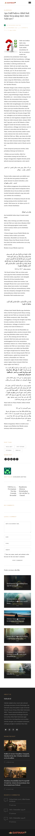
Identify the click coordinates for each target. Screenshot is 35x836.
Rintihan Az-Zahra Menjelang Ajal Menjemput (17, 585)
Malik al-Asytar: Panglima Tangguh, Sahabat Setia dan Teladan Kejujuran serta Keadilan (17, 756)
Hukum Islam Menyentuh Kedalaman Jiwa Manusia (16, 620)
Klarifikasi (8, 10)
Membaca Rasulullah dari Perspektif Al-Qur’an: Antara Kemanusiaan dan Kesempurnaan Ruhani (17, 783)
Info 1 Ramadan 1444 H (17, 810)
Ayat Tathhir (20, 446)
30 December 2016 (11, 27)
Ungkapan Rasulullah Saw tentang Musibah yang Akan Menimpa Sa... (16, 654)
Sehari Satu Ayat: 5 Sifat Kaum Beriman (19, 800)
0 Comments (24, 27)
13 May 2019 (13, 805)
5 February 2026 (10, 762)
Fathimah (8, 450)
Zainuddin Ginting (15, 25)
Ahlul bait (9, 446)
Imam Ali (18, 450)
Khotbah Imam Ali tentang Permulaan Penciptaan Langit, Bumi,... (17, 601)
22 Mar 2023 (13, 813)
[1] (22, 326)
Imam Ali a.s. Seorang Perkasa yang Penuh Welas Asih (17, 637)
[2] (18, 364)
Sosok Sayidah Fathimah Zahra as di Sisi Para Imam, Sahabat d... (16, 672)
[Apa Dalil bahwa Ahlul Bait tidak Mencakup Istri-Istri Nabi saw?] (8, 471)
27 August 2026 (9, 789)
